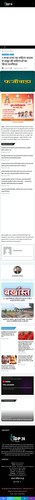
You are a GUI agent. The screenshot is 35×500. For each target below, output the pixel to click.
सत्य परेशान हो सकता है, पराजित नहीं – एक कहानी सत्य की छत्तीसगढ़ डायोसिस (8, 367)
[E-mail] (4, 259)
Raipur (11, 54)
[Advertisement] (17, 26)
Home (4, 51)
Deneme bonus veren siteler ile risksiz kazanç (17, 420)
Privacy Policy (21, 493)
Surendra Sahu (7, 68)
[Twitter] (17, 482)
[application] (17, 385)
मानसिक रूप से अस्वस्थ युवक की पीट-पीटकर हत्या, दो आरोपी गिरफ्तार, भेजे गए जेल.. (8, 334)
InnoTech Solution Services (20, 491)
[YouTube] (18, 482)
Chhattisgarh (10, 51)
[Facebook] (15, 482)
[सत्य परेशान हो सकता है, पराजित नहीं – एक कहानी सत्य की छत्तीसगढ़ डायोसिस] (9, 359)
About (15, 493)
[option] (17, 412)
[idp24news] (8, 3)
